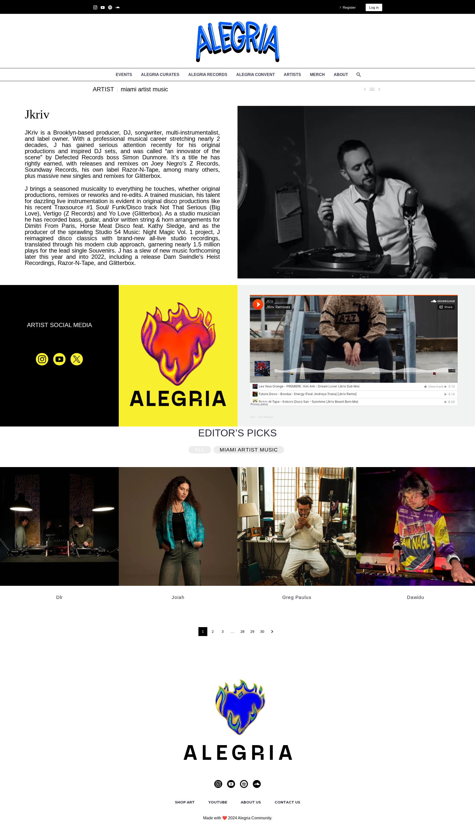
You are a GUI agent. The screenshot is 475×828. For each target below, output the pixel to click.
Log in (374, 7)
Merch (317, 74)
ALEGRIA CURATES (160, 74)
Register (349, 7)
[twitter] (77, 359)
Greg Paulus (296, 597)
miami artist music (144, 89)
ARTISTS (292, 74)
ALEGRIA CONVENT (255, 74)
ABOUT (341, 74)
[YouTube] (102, 7)
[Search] (358, 74)
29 (252, 632)
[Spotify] (110, 7)
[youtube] (59, 359)
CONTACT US (287, 802)
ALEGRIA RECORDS (207, 74)
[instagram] (42, 359)
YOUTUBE (217, 802)
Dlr (59, 597)
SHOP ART (185, 802)
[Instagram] (95, 7)
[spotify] (244, 784)
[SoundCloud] (117, 7)
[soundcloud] (257, 784)
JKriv (252, 417)
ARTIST (103, 89)
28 (242, 632)
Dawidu (416, 597)
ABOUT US (251, 802)
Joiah (178, 597)
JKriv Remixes (265, 417)
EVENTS (124, 74)
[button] (200, 449)
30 (262, 632)
